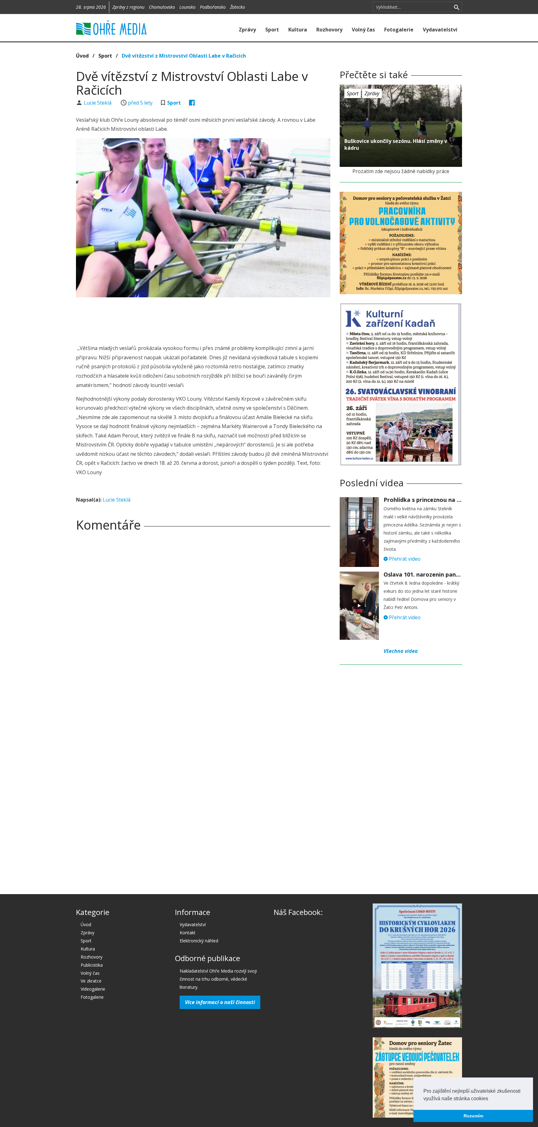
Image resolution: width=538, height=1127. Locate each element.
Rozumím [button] (473, 1115)
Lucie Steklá (98, 102)
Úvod (82, 55)
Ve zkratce (91, 981)
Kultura (297, 29)
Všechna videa (401, 651)
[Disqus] (203, 623)
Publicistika (92, 965)
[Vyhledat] (456, 7)
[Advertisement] (203, 319)
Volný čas (363, 29)
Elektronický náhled (199, 941)
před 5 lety (140, 102)
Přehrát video (404, 558)
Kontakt (188, 933)
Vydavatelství (440, 29)
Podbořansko (213, 7)
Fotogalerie (398, 29)
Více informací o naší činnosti (220, 1002)
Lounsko (187, 7)
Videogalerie (93, 989)
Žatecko (237, 7)
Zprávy (247, 29)
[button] (490, 1099)
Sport (272, 29)
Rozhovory (329, 29)
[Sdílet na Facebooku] (192, 102)
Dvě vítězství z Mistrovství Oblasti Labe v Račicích (184, 55)
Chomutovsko (162, 7)
